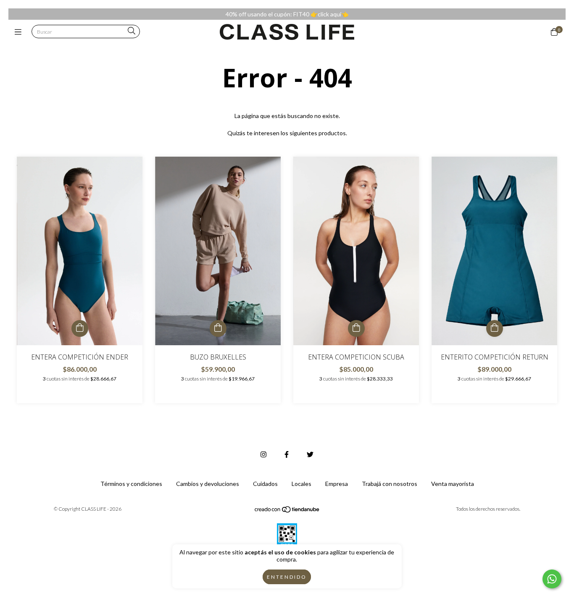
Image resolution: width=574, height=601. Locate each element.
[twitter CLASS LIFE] (310, 454)
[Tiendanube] (287, 511)
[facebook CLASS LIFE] (286, 454)
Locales (301, 483)
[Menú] (20, 32)
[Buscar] (131, 31)
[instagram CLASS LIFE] (263, 454)
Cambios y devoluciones (207, 483)
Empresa (336, 483)
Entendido (287, 577)
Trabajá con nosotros (389, 483)
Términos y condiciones (131, 483)
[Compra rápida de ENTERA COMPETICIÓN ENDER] (79, 328)
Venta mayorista (452, 483)
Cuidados (265, 483)
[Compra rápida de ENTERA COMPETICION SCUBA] (356, 328)
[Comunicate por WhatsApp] (551, 579)
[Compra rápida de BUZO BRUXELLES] (218, 328)
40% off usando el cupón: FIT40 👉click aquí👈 (287, 14)
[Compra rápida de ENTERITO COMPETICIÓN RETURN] (494, 328)
